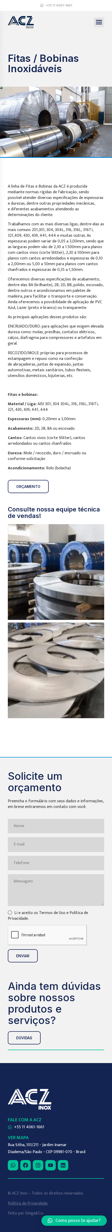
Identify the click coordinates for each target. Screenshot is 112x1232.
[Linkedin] (63, 1165)
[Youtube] (50, 1165)
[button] (74, 1220)
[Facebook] (25, 1165)
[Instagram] (38, 1165)
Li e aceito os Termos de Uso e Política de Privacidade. (48, 915)
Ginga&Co (34, 1213)
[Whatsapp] (13, 1165)
